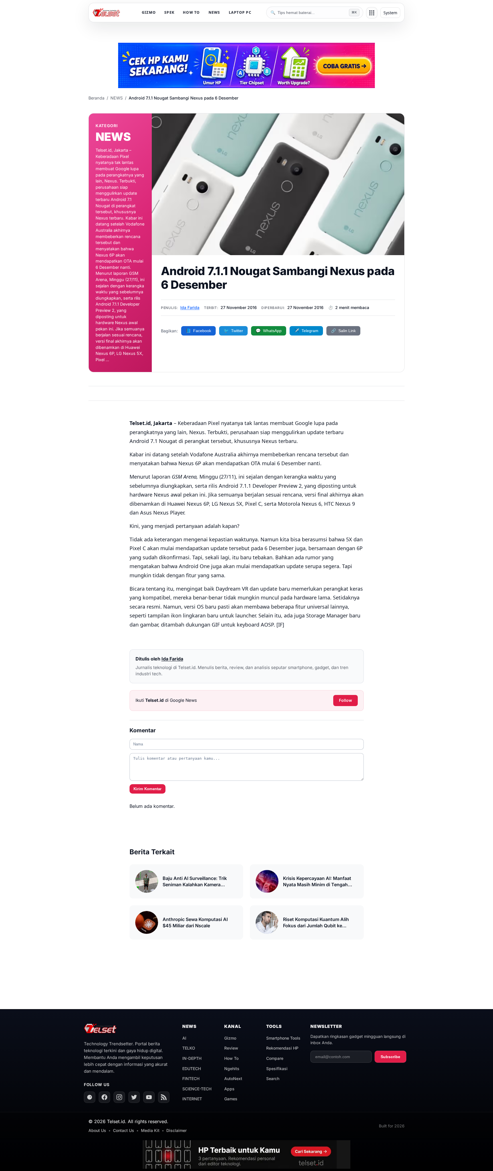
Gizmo (230, 1038)
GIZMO (149, 12)
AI (184, 1038)
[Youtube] (149, 1097)
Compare (274, 1058)
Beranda (96, 97)
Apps (229, 1088)
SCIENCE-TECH (196, 1088)
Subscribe (390, 1056)
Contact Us (123, 1130)
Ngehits (231, 1068)
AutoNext (233, 1078)
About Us (97, 1130)
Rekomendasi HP (282, 1048)
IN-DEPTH (191, 1058)
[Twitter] (134, 1097)
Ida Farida (189, 307)
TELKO (188, 1048)
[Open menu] (371, 13)
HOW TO (191, 12)
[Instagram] (119, 1097)
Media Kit (150, 1130)
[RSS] (163, 1097)
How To (231, 1058)
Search (272, 1078)
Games (230, 1098)
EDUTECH (191, 1068)
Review (231, 1048)
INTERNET (192, 1098)
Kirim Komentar (147, 789)
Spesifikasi (277, 1068)
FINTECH (190, 1078)
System (390, 12)
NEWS (214, 12)
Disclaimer (176, 1130)
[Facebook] (104, 1097)
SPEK (169, 12)
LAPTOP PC (240, 12)
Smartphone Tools (283, 1038)
